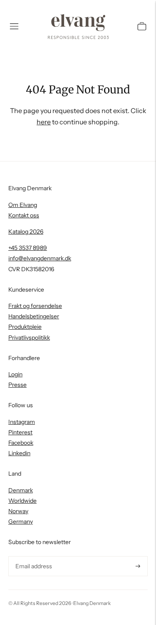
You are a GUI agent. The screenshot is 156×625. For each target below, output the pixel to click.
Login (15, 374)
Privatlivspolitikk (29, 337)
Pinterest (20, 432)
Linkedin (19, 453)
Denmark (20, 490)
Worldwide (22, 500)
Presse (17, 384)
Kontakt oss (23, 215)
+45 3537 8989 (27, 248)
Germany (20, 521)
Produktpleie (25, 326)
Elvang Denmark (92, 603)
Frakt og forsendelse (35, 306)
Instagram (21, 422)
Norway (18, 511)
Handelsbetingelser (33, 316)
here (44, 122)
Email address (33, 556)
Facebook (20, 442)
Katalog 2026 (25, 231)
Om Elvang (22, 205)
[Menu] (14, 26)
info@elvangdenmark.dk (39, 258)
